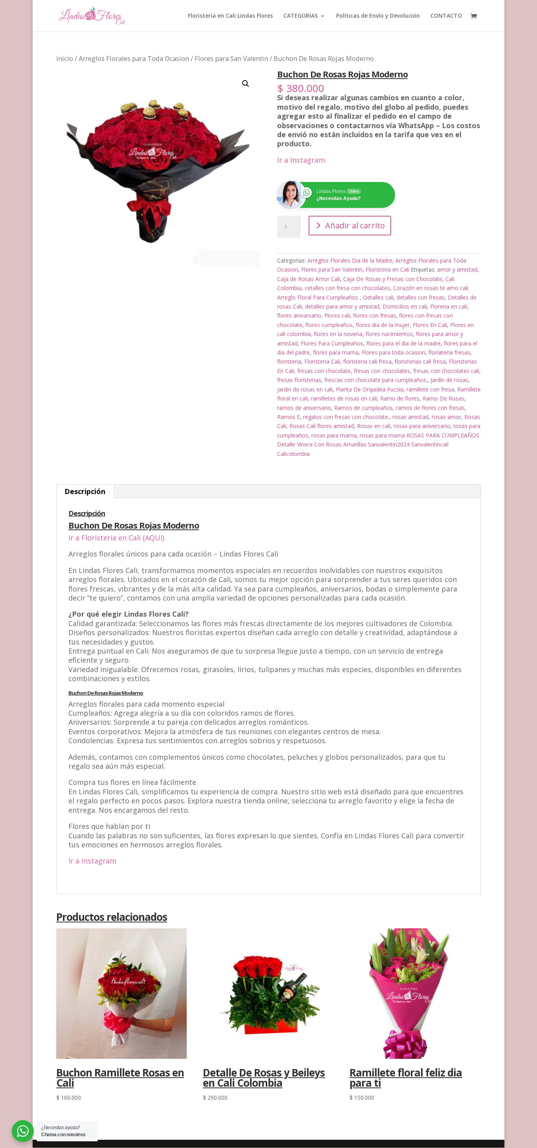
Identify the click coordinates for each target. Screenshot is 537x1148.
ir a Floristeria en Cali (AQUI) (116, 537)
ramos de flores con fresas (430, 407)
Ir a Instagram (301, 160)
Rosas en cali (373, 426)
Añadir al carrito (355, 225)
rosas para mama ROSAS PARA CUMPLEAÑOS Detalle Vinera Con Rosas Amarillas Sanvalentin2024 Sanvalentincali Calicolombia (378, 444)
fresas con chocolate (324, 371)
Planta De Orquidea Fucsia (369, 389)
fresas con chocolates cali (446, 371)
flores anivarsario (299, 315)
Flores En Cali (430, 325)
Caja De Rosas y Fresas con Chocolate (392, 279)
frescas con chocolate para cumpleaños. (375, 380)
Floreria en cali (448, 306)
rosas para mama (334, 435)
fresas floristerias (299, 380)
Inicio (64, 58)
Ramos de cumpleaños (363, 407)
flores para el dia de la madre (403, 343)
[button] (246, 84)
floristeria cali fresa (367, 361)
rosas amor (446, 417)
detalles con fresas (421, 297)
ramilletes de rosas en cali (344, 398)
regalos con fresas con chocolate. (346, 417)
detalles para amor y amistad (342, 306)
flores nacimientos (389, 334)
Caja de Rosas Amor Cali (308, 279)
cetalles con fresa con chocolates (347, 288)
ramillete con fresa (430, 389)
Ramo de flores (399, 398)
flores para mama (336, 352)
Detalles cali (378, 297)
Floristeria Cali (322, 361)
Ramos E (288, 417)
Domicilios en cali (405, 306)
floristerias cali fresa (420, 361)
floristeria (289, 361)
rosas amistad (410, 417)
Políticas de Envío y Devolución (378, 16)
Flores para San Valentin (231, 58)
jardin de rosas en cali (305, 389)
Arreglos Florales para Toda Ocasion (134, 58)
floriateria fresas (449, 352)
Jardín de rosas (449, 380)
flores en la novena (338, 334)
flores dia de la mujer (383, 325)
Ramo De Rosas (443, 398)
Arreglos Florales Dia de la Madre (349, 260)
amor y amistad (457, 269)
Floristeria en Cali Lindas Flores (230, 16)
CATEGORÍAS (300, 16)
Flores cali (337, 315)
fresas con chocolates (382, 371)
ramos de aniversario (304, 407)
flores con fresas (374, 315)
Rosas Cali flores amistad (321, 426)
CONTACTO (446, 16)
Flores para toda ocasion (393, 352)
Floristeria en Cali (387, 269)
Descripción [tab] (84, 491)
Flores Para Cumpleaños (332, 343)
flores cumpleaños (329, 325)
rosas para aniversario (422, 426)
